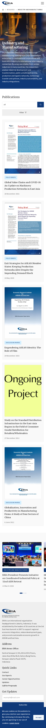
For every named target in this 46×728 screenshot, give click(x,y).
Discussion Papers (13, 343)
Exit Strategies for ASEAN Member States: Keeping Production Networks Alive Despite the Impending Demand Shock (22, 268)
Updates (5, 682)
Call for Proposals (9, 685)
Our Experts (7, 675)
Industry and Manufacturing (15, 570)
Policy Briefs (11, 177)
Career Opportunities (11, 679)
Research (11, 10)
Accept (39, 717)
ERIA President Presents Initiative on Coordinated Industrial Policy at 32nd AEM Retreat (21, 578)
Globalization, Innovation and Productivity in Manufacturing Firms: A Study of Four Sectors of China (21, 512)
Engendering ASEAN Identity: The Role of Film (22, 349)
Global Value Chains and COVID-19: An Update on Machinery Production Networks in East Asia (22, 185)
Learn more (14, 723)
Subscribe (23, 705)
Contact (5, 672)
